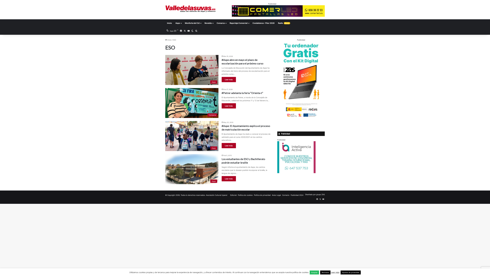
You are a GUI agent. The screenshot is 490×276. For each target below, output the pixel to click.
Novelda (208, 23)
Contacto (285, 195)
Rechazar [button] (325, 272)
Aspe (177, 23)
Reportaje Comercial (239, 23)
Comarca (221, 23)
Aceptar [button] (314, 272)
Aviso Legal (276, 195)
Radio (283, 23)
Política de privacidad (262, 195)
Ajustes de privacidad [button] (350, 272)
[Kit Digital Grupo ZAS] (301, 117)
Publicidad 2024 (297, 195)
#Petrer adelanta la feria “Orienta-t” (242, 92)
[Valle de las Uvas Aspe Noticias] (190, 9)
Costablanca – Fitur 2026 (263, 23)
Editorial (233, 195)
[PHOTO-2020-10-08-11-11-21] (296, 172)
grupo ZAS (320, 194)
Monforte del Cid (192, 23)
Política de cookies (245, 195)
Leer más (229, 79)
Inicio (169, 23)
